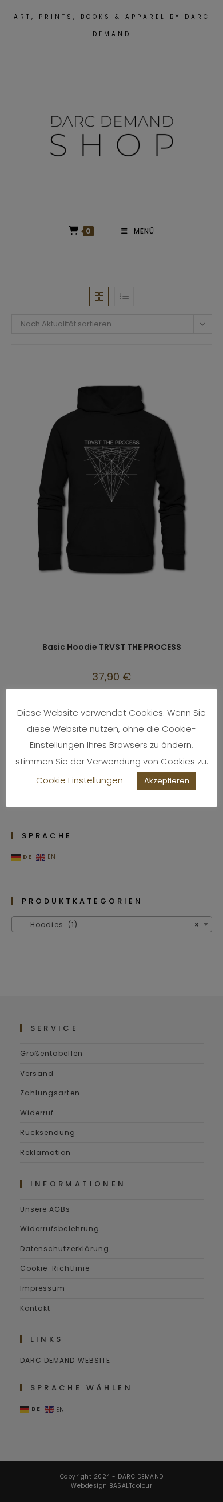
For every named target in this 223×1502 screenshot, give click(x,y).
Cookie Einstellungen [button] (79, 780)
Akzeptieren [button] (166, 780)
